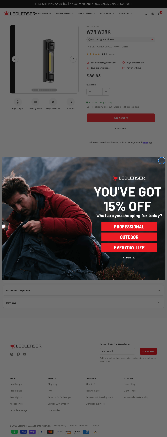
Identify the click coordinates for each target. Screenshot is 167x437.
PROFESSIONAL (129, 226)
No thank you (129, 258)
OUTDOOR (129, 237)
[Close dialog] (162, 160)
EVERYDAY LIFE (129, 247)
